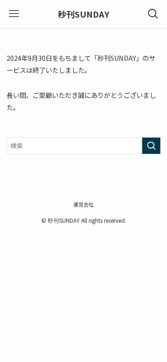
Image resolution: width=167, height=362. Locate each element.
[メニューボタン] (14, 14)
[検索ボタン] (153, 14)
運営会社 (83, 204)
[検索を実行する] (151, 145)
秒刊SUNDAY (83, 14)
